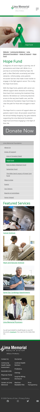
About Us (7, 148)
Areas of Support (25, 54)
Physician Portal (6, 375)
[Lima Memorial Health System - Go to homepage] (20, 8)
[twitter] (28, 401)
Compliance (5, 379)
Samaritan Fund (11, 169)
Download (13, 332)
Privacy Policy (24, 398)
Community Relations (17, 52)
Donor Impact (9, 197)
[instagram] (18, 401)
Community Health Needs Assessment (6, 365)
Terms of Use (12, 398)
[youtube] (37, 401)
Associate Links (6, 371)
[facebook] (8, 401)
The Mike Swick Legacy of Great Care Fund (19, 175)
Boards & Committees (11, 193)
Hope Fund (10, 160)
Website (6, 52)
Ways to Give (8, 180)
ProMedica (18, 369)
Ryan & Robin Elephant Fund (16, 165)
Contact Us (5, 359)
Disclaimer (18, 359)
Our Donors (8, 189)
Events (6, 184)
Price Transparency (32, 384)
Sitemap (17, 373)
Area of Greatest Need (14, 156)
